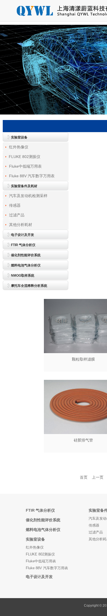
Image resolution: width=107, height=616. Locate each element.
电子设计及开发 (39, 576)
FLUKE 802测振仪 (24, 156)
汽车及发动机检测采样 (28, 195)
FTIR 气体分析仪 (40, 510)
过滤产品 (16, 215)
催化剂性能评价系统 (43, 520)
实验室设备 (35, 539)
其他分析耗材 (20, 224)
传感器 (15, 205)
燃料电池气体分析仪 (43, 529)
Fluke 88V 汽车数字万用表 (32, 176)
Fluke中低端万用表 (25, 166)
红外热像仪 (18, 147)
